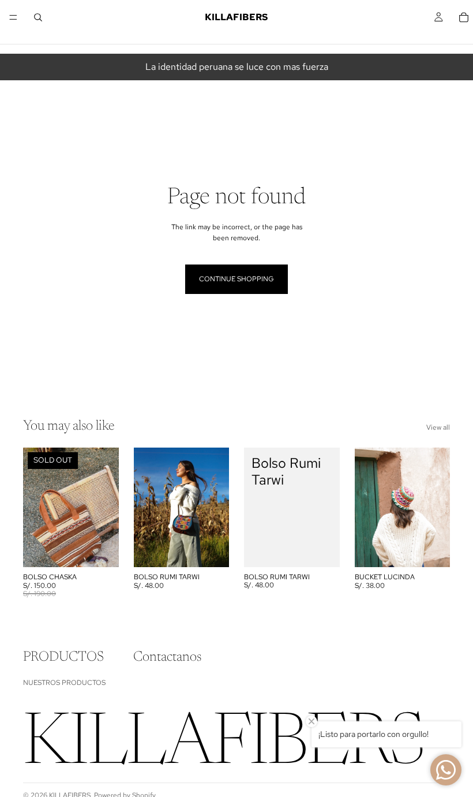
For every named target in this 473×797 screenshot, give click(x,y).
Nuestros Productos (64, 682)
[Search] (38, 17)
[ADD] (211, 549)
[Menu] (13, 17)
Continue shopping (236, 279)
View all (438, 427)
